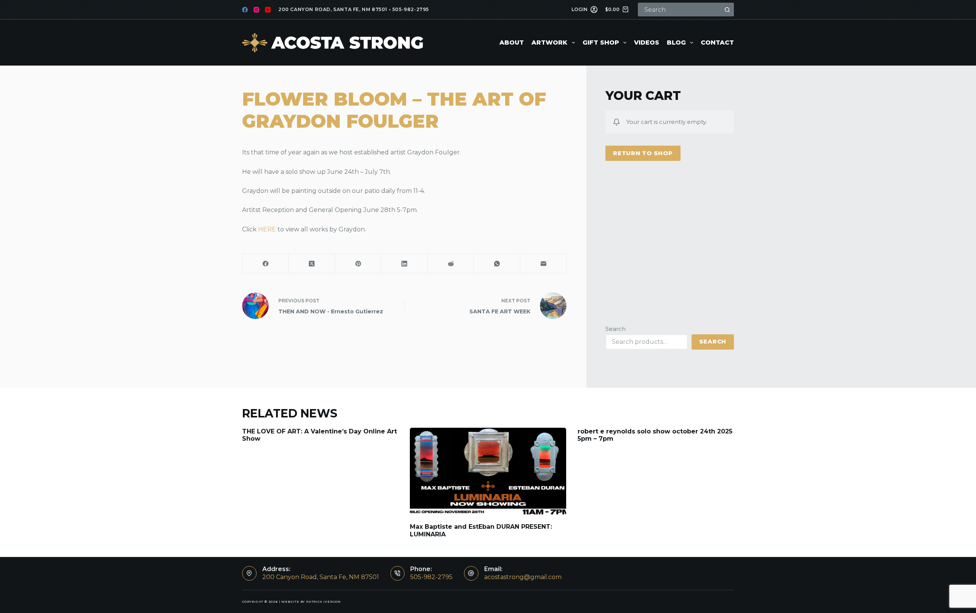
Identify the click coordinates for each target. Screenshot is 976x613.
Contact (717, 42)
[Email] (543, 263)
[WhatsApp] (497, 263)
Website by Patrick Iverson (311, 601)
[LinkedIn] (404, 263)
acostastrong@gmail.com (523, 577)
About (511, 42)
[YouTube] (268, 10)
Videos (646, 42)
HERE (267, 229)
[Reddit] (451, 263)
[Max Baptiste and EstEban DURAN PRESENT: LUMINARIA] (488, 472)
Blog (676, 42)
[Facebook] (245, 10)
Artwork (549, 42)
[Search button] (727, 9)
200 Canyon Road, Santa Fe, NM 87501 (332, 9)
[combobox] (680, 9)
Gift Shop (601, 42)
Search (615, 328)
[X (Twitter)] (312, 263)
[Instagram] (256, 10)
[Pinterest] (358, 263)
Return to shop (643, 153)
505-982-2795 (410, 9)
